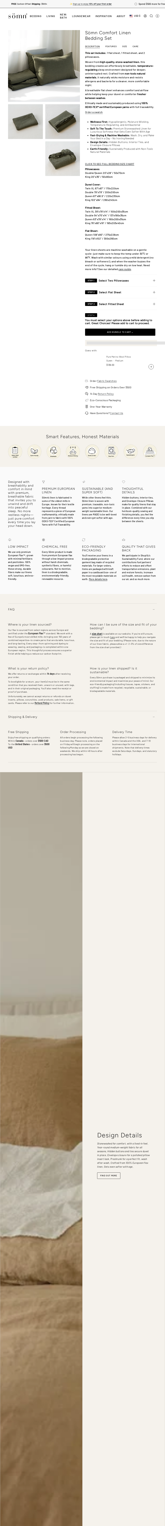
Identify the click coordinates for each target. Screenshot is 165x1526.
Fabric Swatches (107, 380)
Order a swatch (94, 112)
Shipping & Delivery (22, 717)
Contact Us (116, 413)
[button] (35, 15)
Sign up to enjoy (92, 4)
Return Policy (106, 393)
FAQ (11, 609)
